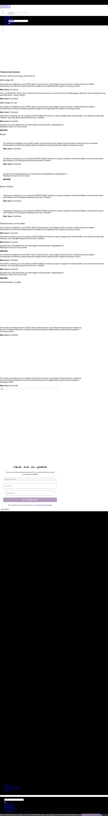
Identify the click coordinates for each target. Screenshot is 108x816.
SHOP (6, 17)
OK (84, 815)
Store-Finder (9, 21)
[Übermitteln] (9, 23)
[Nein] (101, 815)
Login (6, 24)
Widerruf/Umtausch (11, 788)
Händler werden (10, 22)
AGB (6, 785)
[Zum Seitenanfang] (1, 796)
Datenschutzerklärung (45, 505)
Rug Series (8, 19)
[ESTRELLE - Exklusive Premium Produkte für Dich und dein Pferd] (5, 7)
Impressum (8, 790)
